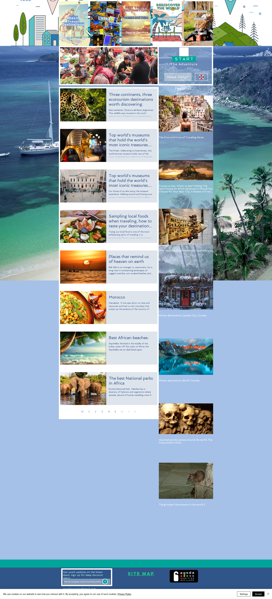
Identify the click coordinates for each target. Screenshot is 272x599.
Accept (258, 594)
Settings (244, 594)
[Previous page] (89, 411)
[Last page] (135, 411)
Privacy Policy (124, 594)
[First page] (82, 411)
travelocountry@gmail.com (79, 588)
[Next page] (128, 411)
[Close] (268, 593)
